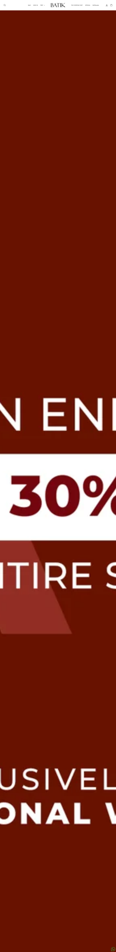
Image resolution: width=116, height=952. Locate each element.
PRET (42, 5)
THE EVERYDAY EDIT (77, 5)
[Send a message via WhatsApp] (113, 949)
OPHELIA (87, 5)
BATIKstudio (96, 5)
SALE (29, 5)
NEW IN (35, 5)
